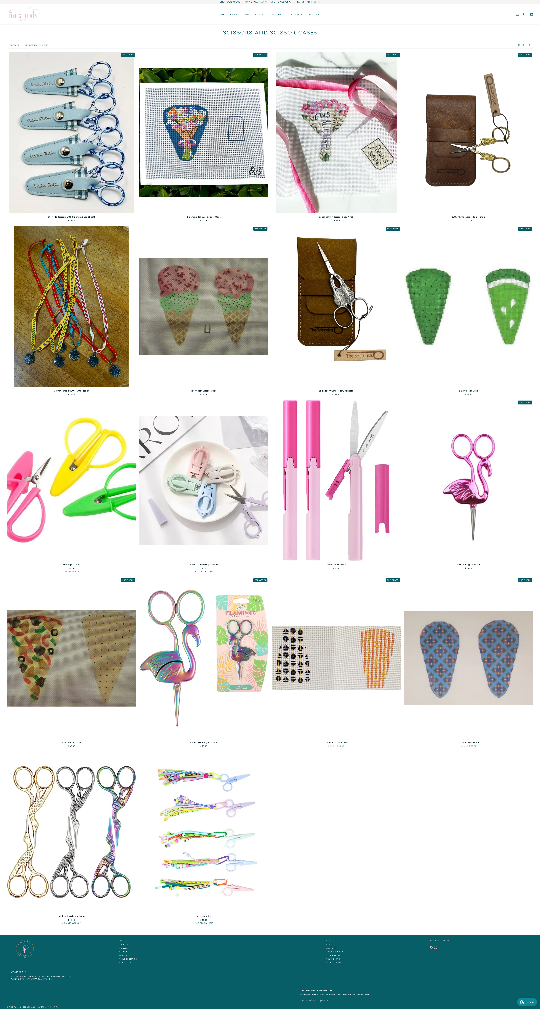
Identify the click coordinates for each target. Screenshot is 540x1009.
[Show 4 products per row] (530, 45)
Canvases (331, 948)
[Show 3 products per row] (524, 45)
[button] (234, 14)
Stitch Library (333, 962)
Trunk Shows (333, 959)
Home (328, 945)
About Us (124, 945)
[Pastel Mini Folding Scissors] (203, 480)
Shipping (123, 948)
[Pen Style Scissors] (336, 480)
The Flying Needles (19, 1007)
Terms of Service (128, 959)
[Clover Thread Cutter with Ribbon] (71, 306)
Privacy (123, 955)
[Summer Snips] (203, 832)
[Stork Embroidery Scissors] (71, 832)
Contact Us (125, 962)
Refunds (123, 952)
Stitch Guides (333, 955)
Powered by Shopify (47, 1007)
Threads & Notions (335, 952)
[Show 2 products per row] (519, 45)
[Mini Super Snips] (71, 480)
